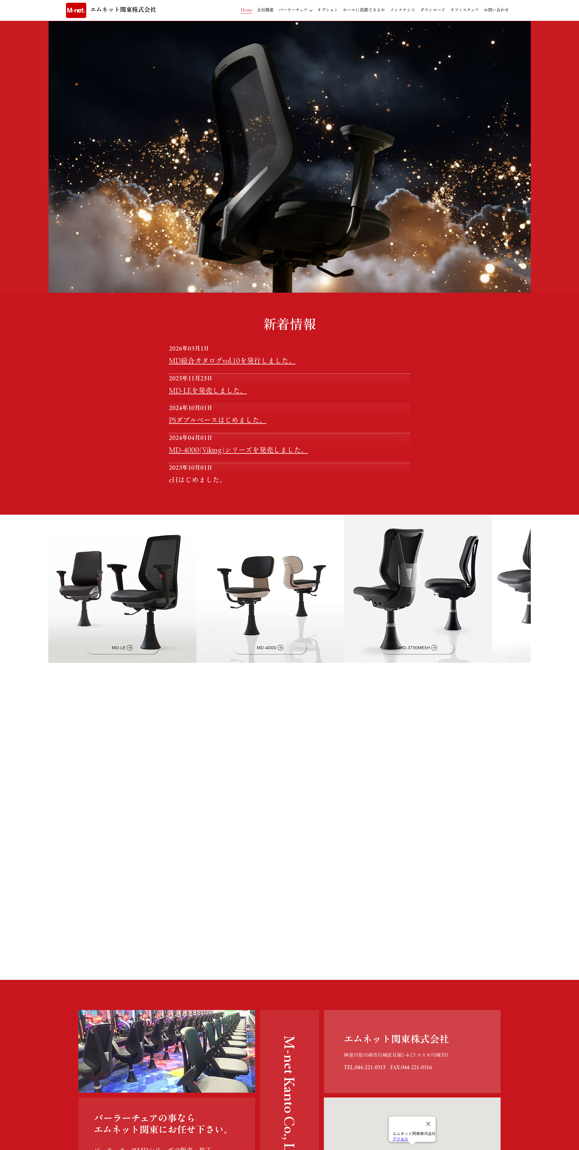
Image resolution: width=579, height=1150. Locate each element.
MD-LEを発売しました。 (208, 390)
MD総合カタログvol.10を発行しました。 (232, 360)
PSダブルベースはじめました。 (217, 420)
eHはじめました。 (197, 479)
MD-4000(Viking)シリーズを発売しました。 (238, 449)
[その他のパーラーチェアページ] (310, 10)
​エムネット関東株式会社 (123, 9)
